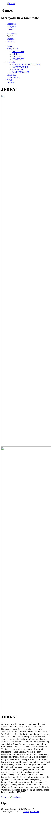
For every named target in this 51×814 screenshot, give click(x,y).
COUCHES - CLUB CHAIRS (26, 64)
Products (11, 62)
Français (10, 39)
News (9, 80)
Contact (10, 82)
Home (9, 46)
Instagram (11, 26)
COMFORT (18, 59)
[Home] (11, 3)
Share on (5, 797)
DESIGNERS (13, 77)
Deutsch (10, 41)
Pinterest (10, 29)
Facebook (11, 24)
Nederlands (12, 33)
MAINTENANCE (20, 72)
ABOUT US (12, 49)
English (10, 36)
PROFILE (11, 75)
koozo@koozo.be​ (31, 811)
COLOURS (17, 70)
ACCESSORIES (20, 67)
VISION (16, 54)
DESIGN (16, 56)
